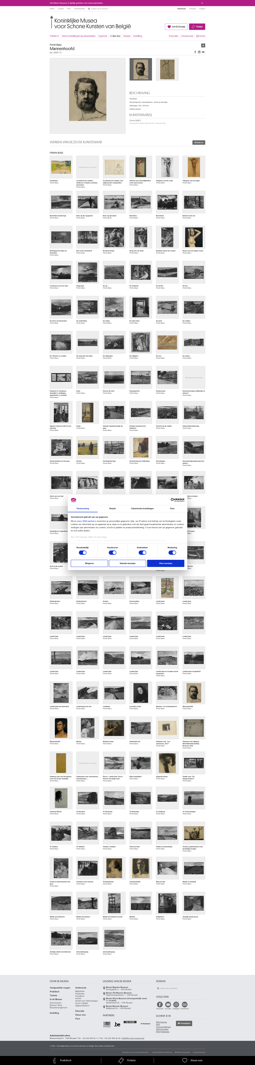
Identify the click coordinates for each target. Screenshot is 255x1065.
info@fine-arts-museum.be (133, 1038)
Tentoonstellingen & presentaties (78, 36)
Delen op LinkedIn (199, 52)
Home (52, 9)
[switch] (112, 552)
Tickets (199, 26)
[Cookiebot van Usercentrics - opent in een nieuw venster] (172, 500)
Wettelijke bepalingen (182, 1052)
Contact (61, 9)
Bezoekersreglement (58, 1007)
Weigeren (89, 563)
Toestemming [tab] (82, 508)
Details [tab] (112, 508)
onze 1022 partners (86, 521)
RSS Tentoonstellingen (163, 1025)
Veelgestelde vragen (60, 987)
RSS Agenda (161, 1022)
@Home (200, 36)
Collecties (115, 36)
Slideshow (198, 143)
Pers (69, 9)
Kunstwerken (203, 45)
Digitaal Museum (82, 1005)
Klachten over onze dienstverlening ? (135, 1052)
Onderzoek (187, 36)
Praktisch (54, 36)
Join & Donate (178, 26)
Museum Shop (56, 1005)
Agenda (102, 36)
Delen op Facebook (195, 52)
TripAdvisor (185, 1008)
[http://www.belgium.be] (117, 1024)
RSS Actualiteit (162, 1029)
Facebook (159, 1008)
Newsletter (185, 1023)
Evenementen (79, 9)
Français (192, 9)
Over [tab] (172, 508)
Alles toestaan (165, 563)
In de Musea (56, 999)
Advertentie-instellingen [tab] (142, 508)
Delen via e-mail (203, 52)
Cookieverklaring (199, 1052)
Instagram (176, 1008)
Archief (78, 998)
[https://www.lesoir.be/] (130, 1021)
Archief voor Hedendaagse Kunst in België (86, 1002)
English (202, 9)
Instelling (137, 36)
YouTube (168, 1008)
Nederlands (181, 9)
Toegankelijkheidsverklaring (162, 1052)
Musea (126, 36)
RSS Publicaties (162, 1031)
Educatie (173, 36)
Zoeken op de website (89, 9)
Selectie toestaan (127, 563)
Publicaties (79, 993)
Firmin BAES (147, 121)
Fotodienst (79, 996)
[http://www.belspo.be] (107, 1024)
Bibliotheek (79, 991)
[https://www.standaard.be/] (145, 1023)
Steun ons (80, 1014)
